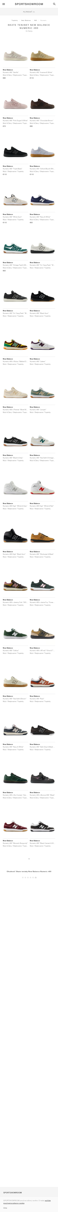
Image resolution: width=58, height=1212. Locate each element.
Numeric (43, 20)
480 (35, 20)
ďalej (5, 1208)
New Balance (26, 20)
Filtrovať (29, 12)
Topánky (15, 20)
